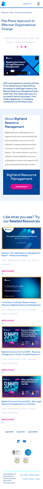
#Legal (6, 38)
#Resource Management (25, 42)
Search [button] (26, 4)
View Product (21, 187)
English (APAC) (33, 432)
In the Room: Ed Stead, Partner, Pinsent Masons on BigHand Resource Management (21, 303)
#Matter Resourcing (19, 38)
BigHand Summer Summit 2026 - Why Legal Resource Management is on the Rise (21, 402)
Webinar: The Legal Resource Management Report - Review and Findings (21, 254)
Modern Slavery (35, 475)
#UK (29, 260)
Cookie (25, 479)
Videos (11, 12)
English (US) (21, 432)
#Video (32, 38)
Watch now (8, 271)
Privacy (31, 479)
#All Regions (32, 310)
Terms (38, 479)
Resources (5, 12)
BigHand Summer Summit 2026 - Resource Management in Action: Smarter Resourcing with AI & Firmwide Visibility (21, 354)
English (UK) (9, 432)
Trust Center (24, 475)
